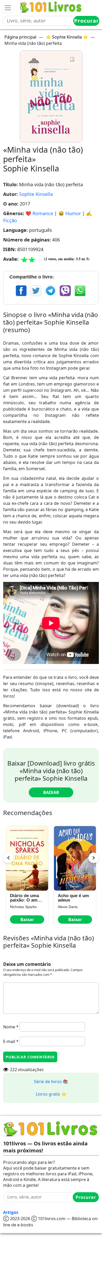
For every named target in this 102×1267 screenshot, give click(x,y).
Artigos (10, 1212)
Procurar (86, 20)
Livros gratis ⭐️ (51, 1094)
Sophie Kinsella (36, 194)
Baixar (51, 792)
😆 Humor (69, 213)
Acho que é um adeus (73, 897)
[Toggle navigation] (8, 8)
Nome (11, 1027)
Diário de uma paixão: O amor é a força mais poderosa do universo (26, 897)
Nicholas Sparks (23, 907)
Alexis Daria (67, 907)
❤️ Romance (39, 213)
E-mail (11, 1041)
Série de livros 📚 (51, 1081)
